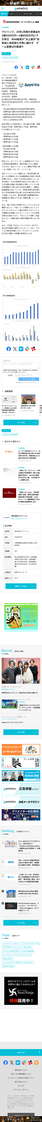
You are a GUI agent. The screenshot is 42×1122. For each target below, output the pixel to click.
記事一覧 (3, 14)
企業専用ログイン (20, 1116)
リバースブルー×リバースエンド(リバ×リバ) (16, 955)
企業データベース (15, 14)
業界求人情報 (28, 14)
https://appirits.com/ (17, 518)
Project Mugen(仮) (27, 951)
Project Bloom (7, 959)
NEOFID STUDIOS (8, 966)
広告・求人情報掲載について (21, 1074)
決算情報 (6, 27)
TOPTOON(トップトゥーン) (11, 947)
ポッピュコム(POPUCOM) (10, 951)
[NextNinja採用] (21, 991)
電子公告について (21, 1082)
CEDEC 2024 (27, 947)
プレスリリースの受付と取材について (21, 1078)
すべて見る (21, 422)
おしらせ (21, 1086)
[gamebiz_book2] (21, 617)
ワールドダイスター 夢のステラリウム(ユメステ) (17, 962)
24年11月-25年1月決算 (10, 57)
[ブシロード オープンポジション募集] (21, 21)
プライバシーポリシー (21, 1089)
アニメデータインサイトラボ (30, 943)
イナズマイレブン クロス (10, 943)
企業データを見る (21, 586)
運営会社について (21, 1070)
